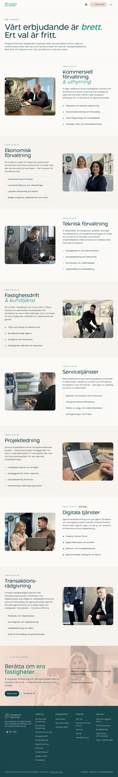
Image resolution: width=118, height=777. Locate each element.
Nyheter (79, 730)
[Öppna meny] (110, 4)
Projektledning (41, 740)
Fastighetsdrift (41, 736)
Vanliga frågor (62, 727)
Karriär (79, 733)
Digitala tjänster (42, 744)
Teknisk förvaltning (43, 732)
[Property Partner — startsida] (11, 4)
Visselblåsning (82, 738)
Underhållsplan (41, 752)
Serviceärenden (62, 723)
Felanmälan (61, 719)
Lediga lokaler (41, 756)
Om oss (79, 719)
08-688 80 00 (29, 693)
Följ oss (12, 732)
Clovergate (40, 760)
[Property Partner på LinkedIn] (86, 4)
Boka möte (12, 693)
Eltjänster (39, 748)
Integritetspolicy (56, 772)
